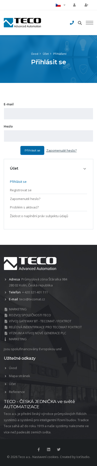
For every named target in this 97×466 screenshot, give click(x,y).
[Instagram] (48, 449)
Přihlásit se (32, 150)
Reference (17, 392)
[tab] (48, 168)
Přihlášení (59, 54)
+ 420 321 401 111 (35, 292)
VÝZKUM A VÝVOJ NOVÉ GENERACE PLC (37, 333)
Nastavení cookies (45, 457)
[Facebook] (38, 449)
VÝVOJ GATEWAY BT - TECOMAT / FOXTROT (40, 321)
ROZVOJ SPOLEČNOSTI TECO (30, 315)
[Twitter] (58, 449)
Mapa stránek (19, 376)
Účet (46, 54)
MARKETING (18, 309)
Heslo (8, 126)
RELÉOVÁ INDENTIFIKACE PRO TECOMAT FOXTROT (45, 327)
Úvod (34, 54)
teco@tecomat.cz (32, 299)
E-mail (9, 104)
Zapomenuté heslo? (61, 150)
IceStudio (83, 457)
